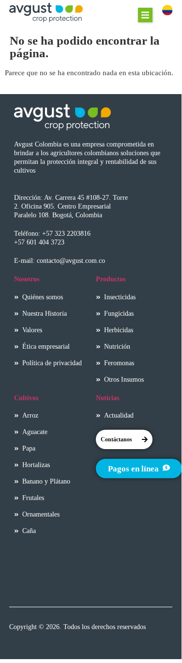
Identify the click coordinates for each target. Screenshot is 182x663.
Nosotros (26, 279)
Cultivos (26, 398)
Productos (110, 279)
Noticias (107, 398)
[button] (145, 15)
